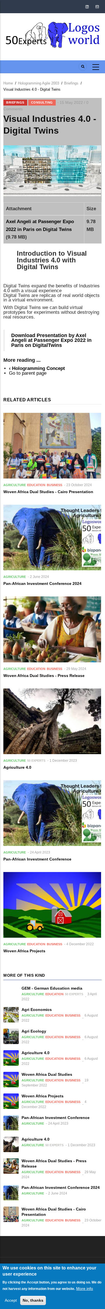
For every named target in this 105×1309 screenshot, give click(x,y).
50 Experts (36, 760)
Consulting (42, 102)
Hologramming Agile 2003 (38, 83)
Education (36, 485)
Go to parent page (27, 373)
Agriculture (14, 485)
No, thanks (33, 1300)
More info (84, 1288)
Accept (11, 1300)
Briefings (71, 83)
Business (54, 485)
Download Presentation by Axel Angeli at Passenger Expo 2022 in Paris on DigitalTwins (51, 340)
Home (8, 83)
